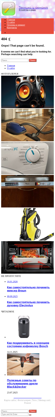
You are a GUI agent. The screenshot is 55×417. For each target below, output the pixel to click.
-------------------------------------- (28, 397)
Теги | (35, 400)
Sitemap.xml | (44, 400)
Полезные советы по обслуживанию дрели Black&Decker (22, 383)
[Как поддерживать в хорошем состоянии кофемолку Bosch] (30, 327)
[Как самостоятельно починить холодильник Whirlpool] (27, 191)
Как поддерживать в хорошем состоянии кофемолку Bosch (28, 344)
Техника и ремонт (16, 25)
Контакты (12, 27)
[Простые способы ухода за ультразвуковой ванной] (27, 92)
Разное (27, 403)
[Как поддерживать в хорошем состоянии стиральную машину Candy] (27, 158)
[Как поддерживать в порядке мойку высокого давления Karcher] (27, 224)
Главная (11, 19)
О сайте (11, 22)
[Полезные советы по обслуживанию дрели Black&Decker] (30, 364)
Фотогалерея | (25, 400)
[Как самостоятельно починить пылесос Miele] (27, 125)
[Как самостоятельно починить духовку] (27, 257)
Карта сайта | (11, 400)
